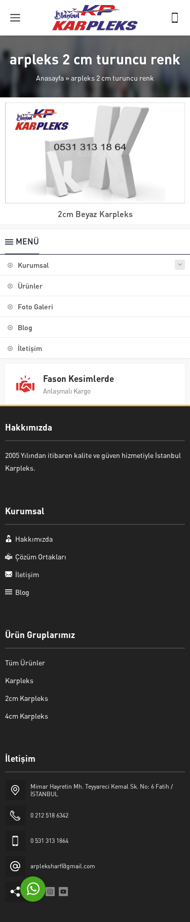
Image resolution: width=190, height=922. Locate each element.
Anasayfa (50, 77)
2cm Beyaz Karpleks (95, 213)
